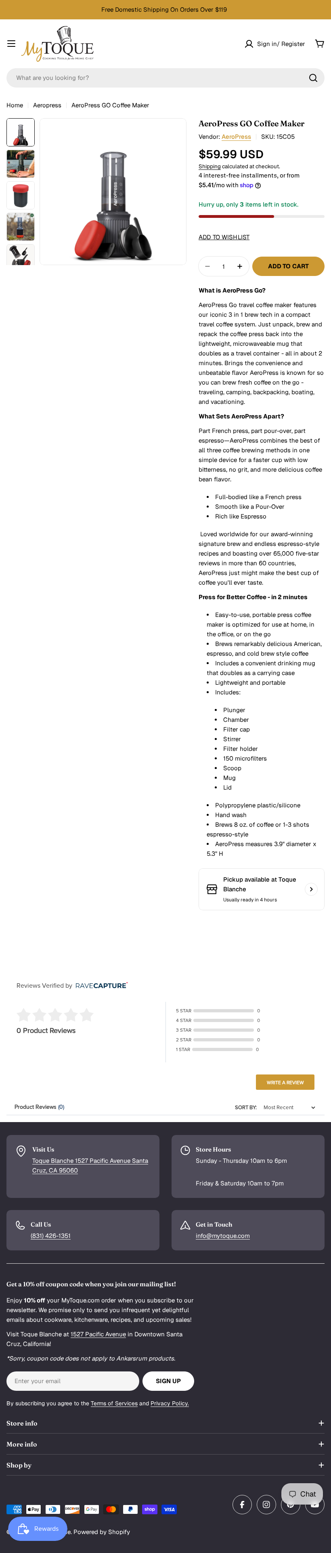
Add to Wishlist (224, 237)
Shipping (210, 166)
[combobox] (165, 78)
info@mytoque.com (223, 1235)
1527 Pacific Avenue (98, 1334)
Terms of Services (114, 1403)
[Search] (313, 78)
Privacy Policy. (170, 1403)
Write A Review (285, 1082)
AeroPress (236, 136)
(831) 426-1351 (51, 1235)
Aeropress (47, 105)
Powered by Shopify (101, 1532)
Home (14, 105)
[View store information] (311, 889)
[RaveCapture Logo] (100, 986)
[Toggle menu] (11, 43)
